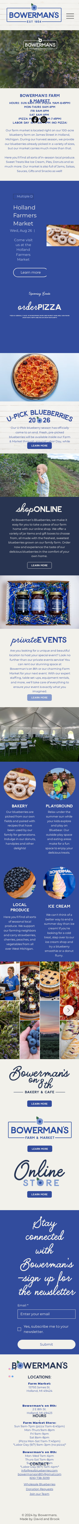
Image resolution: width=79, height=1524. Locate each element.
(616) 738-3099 (39, 1478)
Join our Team (39, 1494)
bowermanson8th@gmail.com (39, 1474)
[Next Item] (68, 1010)
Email (23, 1305)
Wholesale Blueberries (39, 1484)
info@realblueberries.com (39, 1470)
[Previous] (5, 59)
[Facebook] (35, 119)
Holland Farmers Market (25, 215)
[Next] (73, 59)
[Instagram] (43, 119)
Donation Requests (39, 1489)
